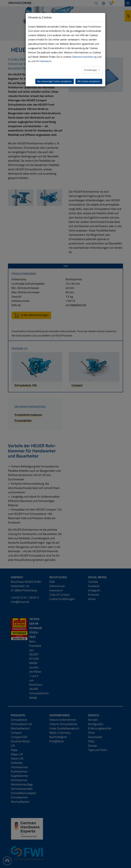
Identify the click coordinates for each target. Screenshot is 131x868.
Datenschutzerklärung (84, 57)
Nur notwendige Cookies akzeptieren (54, 81)
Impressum (45, 61)
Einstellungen (91, 70)
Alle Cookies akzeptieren (88, 81)
